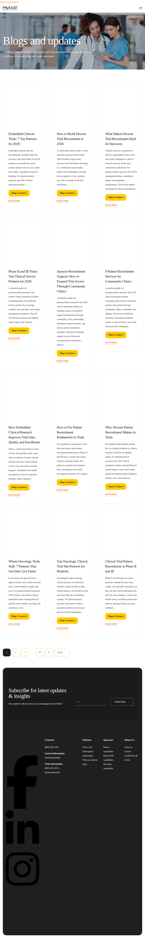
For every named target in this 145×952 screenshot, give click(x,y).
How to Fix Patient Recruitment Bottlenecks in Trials (70, 432)
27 (49, 652)
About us (128, 747)
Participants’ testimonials (88, 753)
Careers (127, 751)
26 (40, 652)
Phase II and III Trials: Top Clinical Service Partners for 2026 (23, 276)
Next (60, 652)
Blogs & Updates (19, 193)
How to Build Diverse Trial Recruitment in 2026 (71, 139)
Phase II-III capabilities (108, 757)
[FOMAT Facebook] (22, 808)
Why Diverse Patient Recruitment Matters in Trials (120, 432)
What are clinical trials (90, 762)
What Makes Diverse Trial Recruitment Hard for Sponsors (120, 139)
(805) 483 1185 (51, 747)
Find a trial (87, 747)
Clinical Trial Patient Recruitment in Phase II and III (120, 566)
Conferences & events (131, 757)
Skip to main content (9, 2)
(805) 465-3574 (52, 768)
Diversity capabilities (108, 766)
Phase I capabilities (108, 749)
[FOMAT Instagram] (22, 887)
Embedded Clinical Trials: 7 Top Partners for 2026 (22, 139)
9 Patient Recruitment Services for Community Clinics (119, 276)
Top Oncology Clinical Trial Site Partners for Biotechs (72, 566)
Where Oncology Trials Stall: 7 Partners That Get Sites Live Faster (24, 566)
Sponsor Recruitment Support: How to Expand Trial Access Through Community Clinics (71, 281)
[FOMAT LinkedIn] (22, 847)
